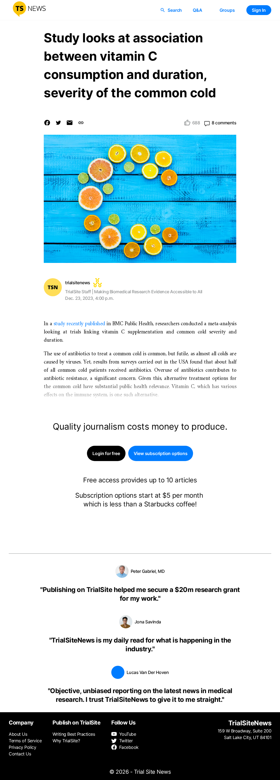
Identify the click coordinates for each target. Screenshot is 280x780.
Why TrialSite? (66, 740)
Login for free (106, 453)
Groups (227, 10)
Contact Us (20, 753)
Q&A (197, 10)
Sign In (259, 10)
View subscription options (161, 453)
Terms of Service (25, 740)
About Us (18, 734)
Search (175, 10)
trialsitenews (77, 282)
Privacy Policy (22, 747)
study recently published (79, 324)
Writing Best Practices (73, 734)
